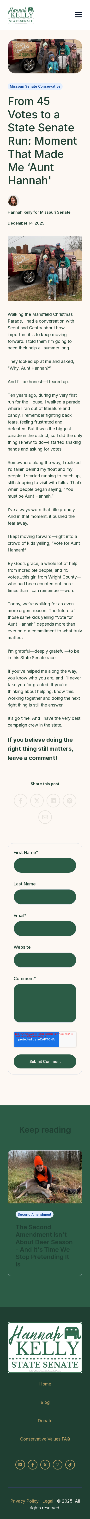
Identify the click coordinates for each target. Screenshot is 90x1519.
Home (45, 1383)
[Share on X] (37, 800)
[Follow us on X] (45, 1465)
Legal (47, 1501)
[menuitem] (45, 1384)
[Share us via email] (45, 817)
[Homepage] (21, 15)
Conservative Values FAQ (45, 1438)
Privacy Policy (24, 1501)
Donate (45, 1420)
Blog (45, 1402)
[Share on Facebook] (20, 800)
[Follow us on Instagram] (57, 1465)
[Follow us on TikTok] (70, 1465)
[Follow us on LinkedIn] (20, 1465)
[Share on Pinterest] (69, 800)
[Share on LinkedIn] (53, 800)
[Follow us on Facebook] (32, 1465)
